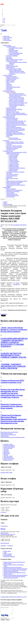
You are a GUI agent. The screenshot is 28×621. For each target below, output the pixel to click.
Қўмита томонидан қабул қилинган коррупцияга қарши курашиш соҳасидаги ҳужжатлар (17, 71)
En (4, 22)
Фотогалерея (9, 88)
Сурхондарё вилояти (14, 161)
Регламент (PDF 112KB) (6, 472)
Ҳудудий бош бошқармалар (16, 53)
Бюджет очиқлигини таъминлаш (14, 182)
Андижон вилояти (13, 155)
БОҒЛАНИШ (6, 187)
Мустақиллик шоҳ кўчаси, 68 (8, 534)
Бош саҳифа (6, 36)
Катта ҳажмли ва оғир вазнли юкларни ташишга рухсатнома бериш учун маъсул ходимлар (16, 99)
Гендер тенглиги (10, 67)
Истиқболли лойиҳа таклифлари (14, 132)
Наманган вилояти (13, 165)
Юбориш (3, 619)
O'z (4, 18)
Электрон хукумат (10, 149)
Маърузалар (9, 85)
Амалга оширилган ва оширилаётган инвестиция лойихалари (15, 130)
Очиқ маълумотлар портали (13, 183)
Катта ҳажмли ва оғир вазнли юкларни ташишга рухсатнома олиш (18, 102)
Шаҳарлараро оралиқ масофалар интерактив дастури (14, 110)
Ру (4, 21)
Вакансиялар (9, 58)
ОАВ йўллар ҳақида (11, 79)
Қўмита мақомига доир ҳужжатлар (14, 141)
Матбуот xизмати (10, 80)
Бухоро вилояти (13, 157)
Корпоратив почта (10, 115)
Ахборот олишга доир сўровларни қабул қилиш (12, 194)
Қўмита (5, 203)
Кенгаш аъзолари (13, 51)
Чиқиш (7, 619)
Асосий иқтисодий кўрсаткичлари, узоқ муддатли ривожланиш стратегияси (16, 121)
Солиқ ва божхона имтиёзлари (13, 127)
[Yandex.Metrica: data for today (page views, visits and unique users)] (5, 597)
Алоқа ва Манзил (10, 196)
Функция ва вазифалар (12, 55)
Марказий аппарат (13, 50)
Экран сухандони (7, 37)
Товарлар (5, 454)
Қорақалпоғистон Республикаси (17, 168)
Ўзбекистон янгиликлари (12, 78)
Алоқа (5, 552)
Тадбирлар (9, 84)
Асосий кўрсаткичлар (11, 175)
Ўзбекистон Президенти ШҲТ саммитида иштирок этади (12, 381)
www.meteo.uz (4, 526)
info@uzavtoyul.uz (5, 543)
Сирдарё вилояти (13, 162)
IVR (7, 179)
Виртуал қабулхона (11, 188)
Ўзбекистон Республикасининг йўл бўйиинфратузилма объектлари (16, 153)
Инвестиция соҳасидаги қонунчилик (15, 123)
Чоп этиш (13, 224)
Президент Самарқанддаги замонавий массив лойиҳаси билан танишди (12, 406)
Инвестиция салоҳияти (9, 117)
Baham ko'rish (4, 314)
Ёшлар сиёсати (10, 64)
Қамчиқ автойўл (13, 170)
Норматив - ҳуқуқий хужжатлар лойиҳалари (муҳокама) (14, 147)
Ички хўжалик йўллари (12, 178)
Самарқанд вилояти (14, 164)
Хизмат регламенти (11, 108)
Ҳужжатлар (6, 140)
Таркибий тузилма (10, 46)
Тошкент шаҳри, (5, 533)
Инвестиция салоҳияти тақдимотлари (15, 128)
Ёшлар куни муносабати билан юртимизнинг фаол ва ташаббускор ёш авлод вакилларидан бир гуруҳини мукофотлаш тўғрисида (13, 393)
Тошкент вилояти (13, 160)
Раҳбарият (11, 49)
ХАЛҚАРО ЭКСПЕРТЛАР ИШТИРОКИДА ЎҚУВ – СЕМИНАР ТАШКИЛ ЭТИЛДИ (13, 355)
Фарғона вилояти (13, 156)
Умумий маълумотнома (12, 118)
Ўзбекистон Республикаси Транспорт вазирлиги (15, 568)
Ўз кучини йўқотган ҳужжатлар (14, 145)
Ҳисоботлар (12, 74)
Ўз (4, 19)
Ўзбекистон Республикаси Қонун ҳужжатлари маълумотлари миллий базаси (14, 570)
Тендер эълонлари (13, 138)
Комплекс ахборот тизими (12, 111)
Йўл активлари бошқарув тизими (14, 59)
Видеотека (8, 89)
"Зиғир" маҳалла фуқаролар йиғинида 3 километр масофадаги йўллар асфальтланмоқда (14, 329)
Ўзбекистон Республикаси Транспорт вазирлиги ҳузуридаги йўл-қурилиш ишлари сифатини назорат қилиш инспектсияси (15, 576)
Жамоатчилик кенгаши (12, 66)
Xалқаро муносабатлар (12, 119)
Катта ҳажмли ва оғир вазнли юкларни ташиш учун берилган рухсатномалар (17, 105)
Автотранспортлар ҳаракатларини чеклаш (16, 181)
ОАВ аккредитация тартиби (13, 87)
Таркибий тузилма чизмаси (16, 47)
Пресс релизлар (10, 81)
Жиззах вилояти (13, 158)
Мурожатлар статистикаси (12, 191)
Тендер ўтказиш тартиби (15, 139)
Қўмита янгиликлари (11, 76)
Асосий (5, 201)
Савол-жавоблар (7, 40)
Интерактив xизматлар (9, 91)
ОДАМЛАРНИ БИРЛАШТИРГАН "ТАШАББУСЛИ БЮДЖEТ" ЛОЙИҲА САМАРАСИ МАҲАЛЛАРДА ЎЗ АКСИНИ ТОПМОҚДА (14, 342)
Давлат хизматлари (11, 92)
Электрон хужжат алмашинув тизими (15, 113)
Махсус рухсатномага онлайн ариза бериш (16, 114)
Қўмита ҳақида (7, 45)
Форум (8, 83)
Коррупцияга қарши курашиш (13, 68)
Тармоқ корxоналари (14, 54)
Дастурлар (8, 57)
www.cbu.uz (3, 512)
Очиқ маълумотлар (8, 151)
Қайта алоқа (6, 38)
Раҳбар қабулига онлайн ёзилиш (14, 190)
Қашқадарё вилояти (14, 166)
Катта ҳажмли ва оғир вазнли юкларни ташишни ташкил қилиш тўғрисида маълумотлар (17, 95)
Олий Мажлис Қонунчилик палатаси (12, 567)
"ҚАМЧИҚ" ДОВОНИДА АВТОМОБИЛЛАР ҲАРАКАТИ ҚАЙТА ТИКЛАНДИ (13, 366)
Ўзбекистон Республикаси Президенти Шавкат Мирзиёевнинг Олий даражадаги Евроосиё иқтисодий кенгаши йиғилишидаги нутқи (13, 419)
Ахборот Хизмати (7, 75)
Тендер (8, 136)
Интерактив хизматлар (9, 556)
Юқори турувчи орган (11, 61)
